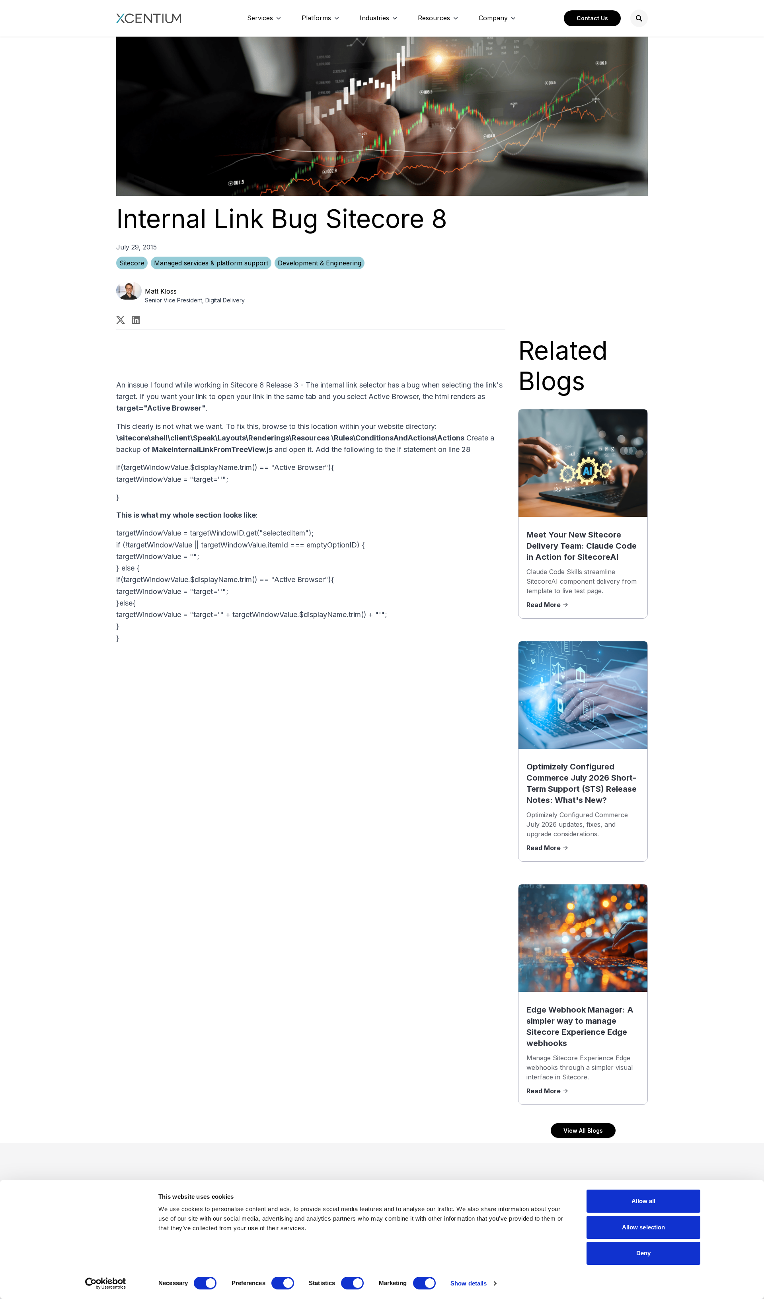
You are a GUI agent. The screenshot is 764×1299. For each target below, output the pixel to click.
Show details (468, 1283)
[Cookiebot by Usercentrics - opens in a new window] (105, 1283)
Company (493, 18)
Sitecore (131, 263)
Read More (543, 605)
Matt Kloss (161, 291)
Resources (434, 18)
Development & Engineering (319, 263)
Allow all (643, 1201)
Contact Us (592, 18)
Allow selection (643, 1227)
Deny (643, 1253)
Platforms (316, 18)
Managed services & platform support (211, 263)
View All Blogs (583, 1130)
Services (260, 18)
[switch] (282, 1283)
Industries (374, 18)
